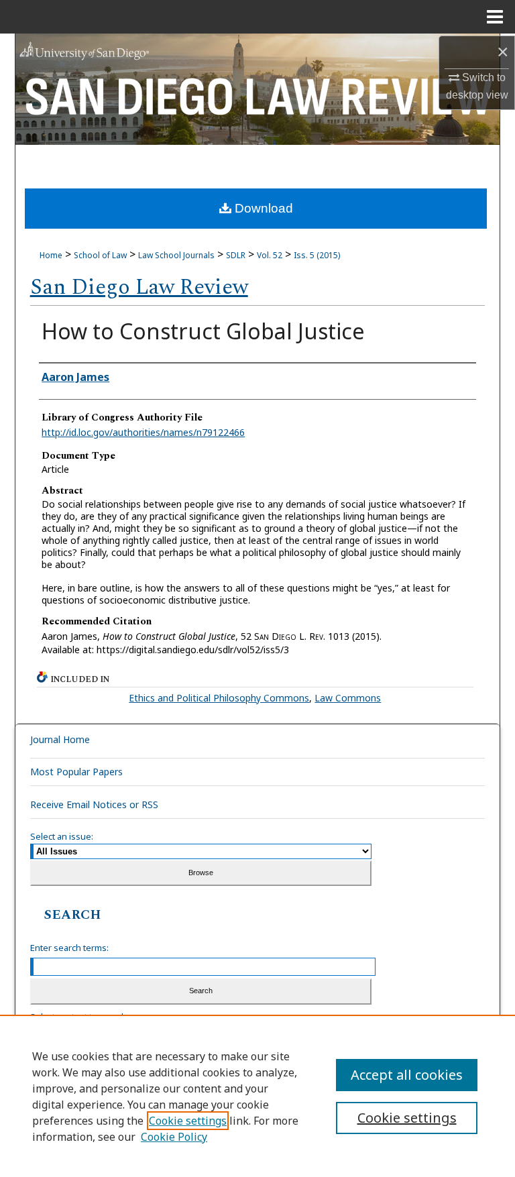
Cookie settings (188, 1120)
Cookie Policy (174, 1136)
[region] (257, 1096)
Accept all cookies (407, 1075)
